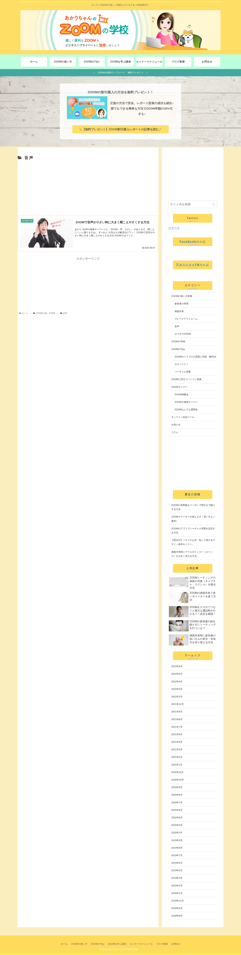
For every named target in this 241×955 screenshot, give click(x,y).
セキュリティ (181, 364)
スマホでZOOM (183, 334)
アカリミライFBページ (192, 264)
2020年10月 (177, 779)
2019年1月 (176, 893)
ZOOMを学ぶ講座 (117, 944)
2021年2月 (176, 757)
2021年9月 (176, 711)
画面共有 (179, 311)
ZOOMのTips (178, 349)
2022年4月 (176, 681)
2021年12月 (177, 704)
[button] (214, 204)
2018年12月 (177, 900)
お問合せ (175, 944)
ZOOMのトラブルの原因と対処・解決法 (195, 356)
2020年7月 (176, 802)
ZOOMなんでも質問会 (186, 409)
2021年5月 (176, 742)
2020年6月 (176, 810)
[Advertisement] (88, 188)
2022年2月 (176, 696)
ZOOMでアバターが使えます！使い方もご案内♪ (193, 518)
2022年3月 (176, 689)
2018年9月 (176, 908)
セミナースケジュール (141, 944)
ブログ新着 (162, 944)
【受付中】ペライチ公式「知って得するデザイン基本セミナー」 (193, 542)
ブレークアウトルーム (186, 319)
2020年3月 (176, 832)
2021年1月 (176, 764)
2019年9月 (176, 840)
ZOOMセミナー (179, 387)
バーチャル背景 (183, 371)
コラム (174, 432)
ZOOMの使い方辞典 (181, 296)
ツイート (174, 227)
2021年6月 (176, 734)
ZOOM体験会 (182, 394)
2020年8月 (176, 794)
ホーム (64, 944)
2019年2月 (176, 885)
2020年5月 (176, 817)
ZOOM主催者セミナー (186, 402)
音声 (177, 326)
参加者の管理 (181, 303)
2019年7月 (176, 855)
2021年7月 (176, 727)
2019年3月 (176, 878)
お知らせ (176, 424)
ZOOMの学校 (178, 341)
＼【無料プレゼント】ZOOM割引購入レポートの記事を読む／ (120, 129)
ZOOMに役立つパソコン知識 (186, 379)
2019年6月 (176, 863)
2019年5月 (176, 870)
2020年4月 (176, 825)
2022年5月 (176, 674)
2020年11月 (177, 772)
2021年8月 (176, 719)
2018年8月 (176, 915)
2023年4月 (176, 666)
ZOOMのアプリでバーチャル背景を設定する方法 (193, 530)
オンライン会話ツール (182, 417)
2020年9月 (176, 787)
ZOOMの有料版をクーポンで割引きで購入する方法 (193, 507)
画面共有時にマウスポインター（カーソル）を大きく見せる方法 (192, 554)
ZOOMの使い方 (79, 944)
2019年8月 (176, 847)
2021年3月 (176, 749)
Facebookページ (193, 241)
